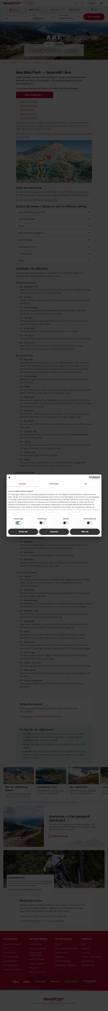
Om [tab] (85, 484)
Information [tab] (54, 484)
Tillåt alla (85, 532)
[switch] (42, 523)
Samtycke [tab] (22, 484)
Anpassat (54, 532)
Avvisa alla (23, 532)
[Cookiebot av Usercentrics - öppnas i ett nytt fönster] (90, 477)
